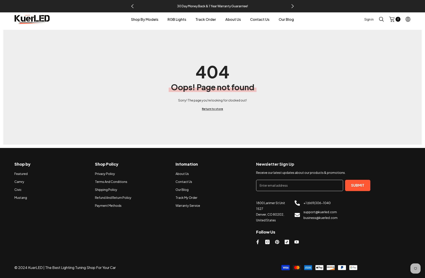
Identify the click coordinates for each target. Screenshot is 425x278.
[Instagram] (267, 242)
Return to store (212, 109)
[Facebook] (257, 242)
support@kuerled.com (320, 212)
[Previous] (132, 6)
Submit (357, 185)
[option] (212, 6)
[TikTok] (287, 242)
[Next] (292, 6)
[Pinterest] (277, 242)
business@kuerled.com (320, 218)
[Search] (381, 19)
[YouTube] (296, 242)
